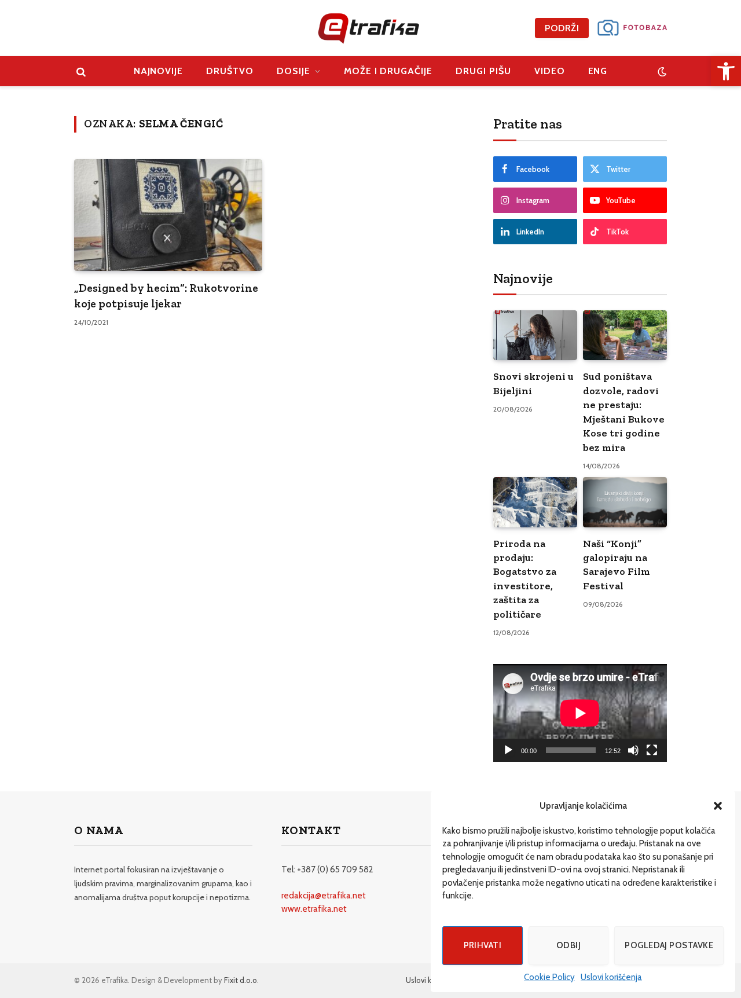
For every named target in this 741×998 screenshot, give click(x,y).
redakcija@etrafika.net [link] (323, 895)
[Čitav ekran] (652, 750)
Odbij (568, 945)
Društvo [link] (230, 70)
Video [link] (549, 70)
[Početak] (508, 750)
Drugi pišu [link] (483, 70)
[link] (726, 71)
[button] (718, 806)
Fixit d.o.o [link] (240, 980)
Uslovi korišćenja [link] (611, 977)
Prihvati (483, 945)
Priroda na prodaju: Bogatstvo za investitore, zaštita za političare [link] (524, 579)
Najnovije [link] (159, 70)
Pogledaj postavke (669, 945)
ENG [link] (598, 70)
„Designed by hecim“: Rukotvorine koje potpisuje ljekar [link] (166, 295)
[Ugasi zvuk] (633, 750)
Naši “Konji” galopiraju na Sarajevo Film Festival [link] (616, 564)
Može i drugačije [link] (388, 70)
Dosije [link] (293, 70)
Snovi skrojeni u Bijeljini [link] (533, 383)
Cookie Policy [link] (549, 977)
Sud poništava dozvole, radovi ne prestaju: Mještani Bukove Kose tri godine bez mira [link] (624, 411)
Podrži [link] (562, 28)
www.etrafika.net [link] (314, 909)
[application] (580, 713)
